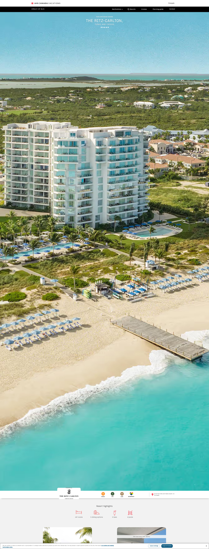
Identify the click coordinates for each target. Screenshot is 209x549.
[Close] (206, 546)
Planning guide (158, 9)
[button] (117, 9)
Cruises (144, 9)
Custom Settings (154, 545)
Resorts (133, 9)
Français (171, 3)
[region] (104, 546)
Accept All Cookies (167, 545)
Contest (172, 9)
